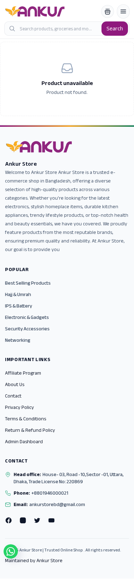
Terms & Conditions (25, 419)
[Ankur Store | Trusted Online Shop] (35, 11)
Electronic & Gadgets (27, 317)
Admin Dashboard (24, 441)
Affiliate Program (23, 373)
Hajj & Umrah (18, 294)
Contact (13, 396)
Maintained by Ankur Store (34, 560)
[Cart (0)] (107, 11)
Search (114, 28)
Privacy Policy (19, 407)
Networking (17, 340)
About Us (14, 384)
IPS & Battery (18, 306)
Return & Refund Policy (30, 430)
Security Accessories (27, 329)
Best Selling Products (28, 283)
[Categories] (123, 11)
